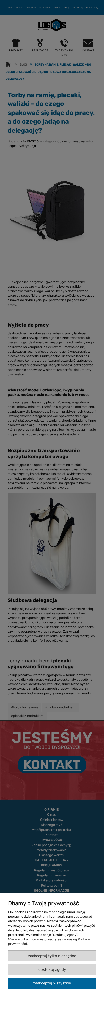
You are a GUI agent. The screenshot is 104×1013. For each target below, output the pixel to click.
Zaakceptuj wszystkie (52, 983)
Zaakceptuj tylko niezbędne (52, 956)
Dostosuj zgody (52, 969)
